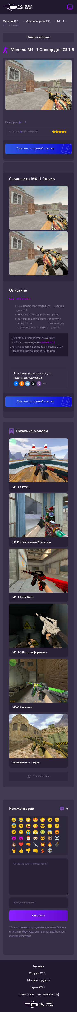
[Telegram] (27, 383)
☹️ (13, 832)
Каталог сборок (38, 37)
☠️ (57, 839)
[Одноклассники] (21, 383)
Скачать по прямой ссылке (35, 148)
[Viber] (39, 383)
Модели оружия (38, 980)
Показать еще (41, 776)
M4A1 (22, 122)
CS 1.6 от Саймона (20, 298)
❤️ (21, 845)
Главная (38, 966)
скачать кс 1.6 (48, 342)
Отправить (38, 915)
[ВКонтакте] (16, 383)
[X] (33, 383)
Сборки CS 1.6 (38, 973)
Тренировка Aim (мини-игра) (38, 994)
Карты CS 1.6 (38, 987)
